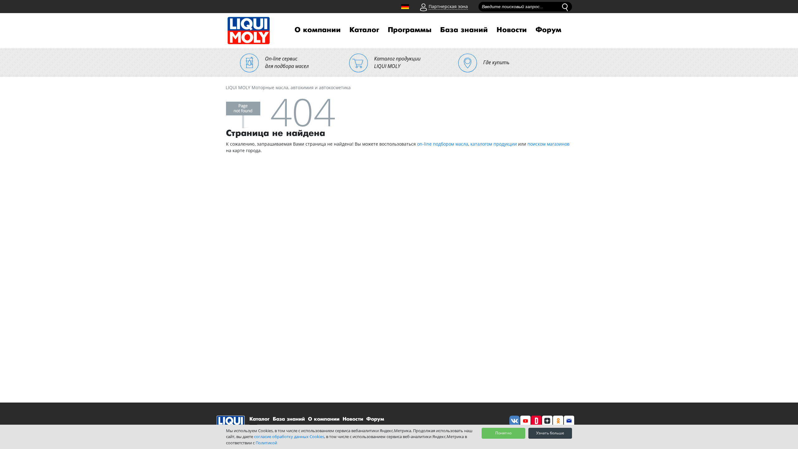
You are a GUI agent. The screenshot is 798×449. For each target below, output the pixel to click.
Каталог (364, 30)
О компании (318, 30)
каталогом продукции (493, 144)
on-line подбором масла (442, 144)
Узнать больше (550, 433)
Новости (512, 30)
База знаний (464, 30)
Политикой (266, 443)
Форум (548, 30)
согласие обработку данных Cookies (289, 436)
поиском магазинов (548, 144)
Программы (409, 30)
